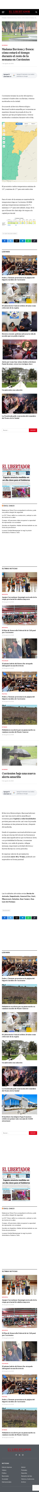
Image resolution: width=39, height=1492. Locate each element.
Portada (4, 17)
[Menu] (3, 12)
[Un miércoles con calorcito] (19, 378)
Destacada (6, 910)
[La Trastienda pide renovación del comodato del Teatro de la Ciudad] (19, 404)
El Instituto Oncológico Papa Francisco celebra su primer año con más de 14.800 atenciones (17, 1119)
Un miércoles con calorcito (12, 390)
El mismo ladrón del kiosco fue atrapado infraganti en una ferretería (17, 665)
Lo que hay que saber (10, 233)
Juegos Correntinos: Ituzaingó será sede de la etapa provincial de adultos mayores (19, 598)
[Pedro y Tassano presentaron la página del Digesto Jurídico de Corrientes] (19, 265)
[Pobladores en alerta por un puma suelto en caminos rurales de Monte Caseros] (19, 715)
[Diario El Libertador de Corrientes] (19, 12)
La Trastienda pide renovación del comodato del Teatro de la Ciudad (19, 417)
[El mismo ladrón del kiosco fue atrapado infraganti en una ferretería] (19, 648)
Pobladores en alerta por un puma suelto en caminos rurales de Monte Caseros (18, 731)
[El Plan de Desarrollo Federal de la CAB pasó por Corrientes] (19, 615)
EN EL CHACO (9, 506)
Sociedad (5, 45)
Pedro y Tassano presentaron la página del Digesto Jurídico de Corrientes (18, 279)
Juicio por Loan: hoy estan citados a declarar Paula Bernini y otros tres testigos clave (19, 363)
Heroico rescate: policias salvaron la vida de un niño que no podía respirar (19, 335)
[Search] (36, 12)
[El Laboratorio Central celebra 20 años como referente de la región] (19, 293)
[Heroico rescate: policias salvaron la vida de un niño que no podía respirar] (19, 321)
